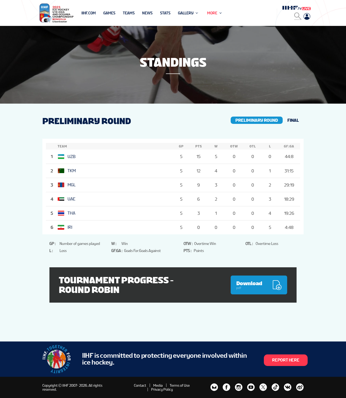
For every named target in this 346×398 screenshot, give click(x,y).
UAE (71, 199)
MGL (72, 185)
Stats (165, 13)
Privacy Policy (162, 389)
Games (109, 13)
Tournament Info (98, 13)
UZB (72, 156)
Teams (129, 13)
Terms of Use (180, 385)
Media (158, 385)
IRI (70, 227)
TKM (72, 170)
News (147, 13)
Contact (140, 385)
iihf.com (88, 13)
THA (71, 213)
